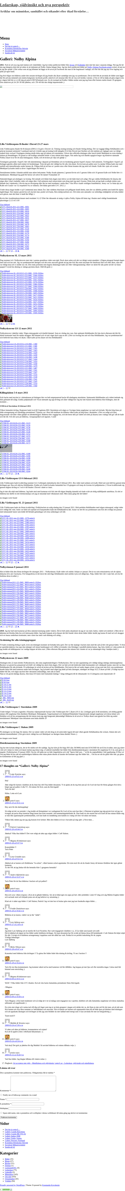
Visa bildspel (5, 205)
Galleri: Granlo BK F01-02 (15, 1134)
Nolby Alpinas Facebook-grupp (99, 67)
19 (16, 473)
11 (7, 251)
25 (16, 626)
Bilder (7, 1159)
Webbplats (4, 1108)
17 (16, 562)
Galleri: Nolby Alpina (13, 1138)
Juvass (71, 65)
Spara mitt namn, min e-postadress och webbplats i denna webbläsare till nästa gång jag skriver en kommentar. (45, 1113)
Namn (3, 1099)
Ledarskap (9, 1170)
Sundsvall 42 (10, 53)
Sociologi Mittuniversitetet (15, 51)
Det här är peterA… (12, 46)
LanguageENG (11, 1168)
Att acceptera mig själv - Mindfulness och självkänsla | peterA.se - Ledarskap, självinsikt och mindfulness (53, 1063)
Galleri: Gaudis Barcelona (15, 1132)
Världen (8, 1181)
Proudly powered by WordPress (12, 1185)
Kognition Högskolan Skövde (16, 48)
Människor (9, 1174)
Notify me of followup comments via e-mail (20, 1095)
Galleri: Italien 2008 (12, 1136)
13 (12, 251)
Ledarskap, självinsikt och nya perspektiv (35, 5)
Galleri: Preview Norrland (15, 1140)
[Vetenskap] (5, 1190)
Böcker (7, 1163)
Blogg (7, 1161)
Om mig (8, 1177)
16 (16, 251)
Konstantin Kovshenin (51, 1185)
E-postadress (5, 1104)
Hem (7, 44)
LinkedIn (8, 1172)
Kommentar (5, 1091)
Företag (8, 1166)
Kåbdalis (81, 65)
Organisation (10, 1179)
